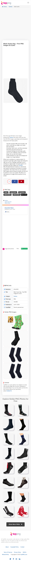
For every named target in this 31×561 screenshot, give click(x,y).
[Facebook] (14, 181)
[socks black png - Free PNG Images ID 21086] (15, 338)
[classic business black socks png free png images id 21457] (8, 496)
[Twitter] (10, 559)
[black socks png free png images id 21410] (22, 482)
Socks (6, 192)
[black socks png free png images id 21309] (22, 467)
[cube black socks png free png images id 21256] (8, 467)
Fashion (10, 6)
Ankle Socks (13, 192)
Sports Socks (7, 194)
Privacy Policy (17, 552)
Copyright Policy (14, 547)
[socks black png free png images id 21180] (8, 439)
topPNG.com (24, 554)
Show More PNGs (14, 524)
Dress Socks (16, 194)
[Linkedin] (19, 559)
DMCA (24, 552)
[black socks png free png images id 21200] (22, 439)
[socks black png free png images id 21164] (22, 424)
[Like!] (9, 181)
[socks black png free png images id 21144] (8, 410)
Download (25, 248)
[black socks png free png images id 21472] (22, 496)
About (7, 547)
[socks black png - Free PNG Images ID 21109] (15, 355)
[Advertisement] (15, 25)
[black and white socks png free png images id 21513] (8, 511)
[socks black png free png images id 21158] (8, 424)
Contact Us (9, 390)
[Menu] (28, 2)
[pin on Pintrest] (12, 406)
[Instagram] (16, 559)
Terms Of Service (8, 552)
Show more (24, 194)
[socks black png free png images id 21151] (22, 410)
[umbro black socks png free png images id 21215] (22, 453)
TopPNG (21, 165)
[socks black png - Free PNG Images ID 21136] (15, 371)
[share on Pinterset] (21, 181)
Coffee (7, 211)
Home (5, 6)
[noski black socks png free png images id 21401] (8, 482)
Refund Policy (5, 554)
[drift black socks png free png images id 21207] (8, 453)
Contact (22, 547)
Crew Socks (22, 192)
